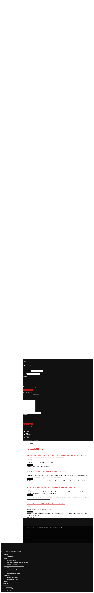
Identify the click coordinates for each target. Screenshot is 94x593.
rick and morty (82, 497)
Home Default (7, 590)
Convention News (31, 485)
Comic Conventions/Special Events (14, 566)
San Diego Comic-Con (43, 467)
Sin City (67, 513)
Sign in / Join (28, 365)
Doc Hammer (56, 481)
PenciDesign (59, 527)
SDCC (50, 467)
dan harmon (60, 497)
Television (7, 575)
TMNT (38, 515)
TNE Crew (9, 587)
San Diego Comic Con (32, 452)
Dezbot (29, 474)
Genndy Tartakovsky (68, 497)
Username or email (26, 371)
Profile (27, 433)
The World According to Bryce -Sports (17, 562)
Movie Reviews (10, 556)
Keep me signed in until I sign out (31, 387)
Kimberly (30, 459)
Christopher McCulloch (47, 481)
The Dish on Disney (11, 564)
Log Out (27, 438)
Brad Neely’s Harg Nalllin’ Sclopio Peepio (42, 497)
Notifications (28, 434)
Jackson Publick (63, 481)
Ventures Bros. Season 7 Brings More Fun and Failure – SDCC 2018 (46, 471)
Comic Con (35, 467)
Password (25, 374)
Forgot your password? (27, 392)
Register (27, 430)
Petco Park (49, 513)
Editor (29, 490)
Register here (36, 394)
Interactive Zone (42, 513)
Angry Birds (35, 513)
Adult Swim (30, 467)
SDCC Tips (9, 571)
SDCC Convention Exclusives (14, 568)
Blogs (5, 558)
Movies (6, 554)
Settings (27, 436)
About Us (6, 585)
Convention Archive (32, 501)
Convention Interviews (32, 468)
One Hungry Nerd (11, 560)
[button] (26, 384)
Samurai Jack (34, 499)
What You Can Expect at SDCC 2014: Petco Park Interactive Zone (46, 504)
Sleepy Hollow (72, 513)
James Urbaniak (70, 481)
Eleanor (29, 506)
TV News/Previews (12, 577)
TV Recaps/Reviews (12, 579)
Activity (27, 431)
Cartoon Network (37, 481)
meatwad (76, 497)
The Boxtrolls (33, 515)
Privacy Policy (10, 588)
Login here (32, 426)
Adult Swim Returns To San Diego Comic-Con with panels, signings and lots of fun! (51, 487)
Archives (6, 583)
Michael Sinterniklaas (79, 481)
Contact (6, 581)
